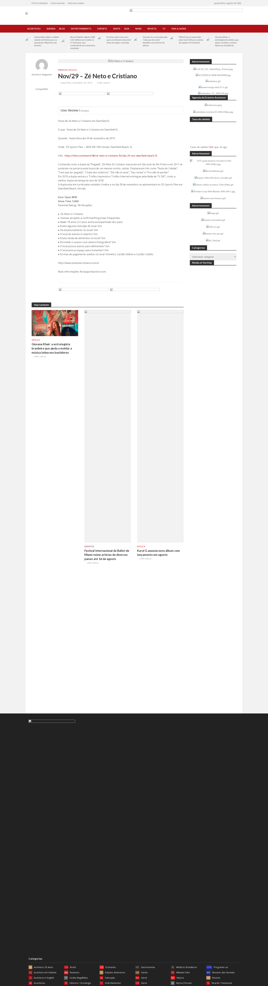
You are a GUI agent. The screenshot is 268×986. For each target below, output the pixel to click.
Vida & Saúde (178, 28)
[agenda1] (130, 99)
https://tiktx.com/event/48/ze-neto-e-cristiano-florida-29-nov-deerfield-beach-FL (111, 155)
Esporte (102, 28)
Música (73, 69)
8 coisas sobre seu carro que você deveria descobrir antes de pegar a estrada (119, 40)
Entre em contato (76, 3)
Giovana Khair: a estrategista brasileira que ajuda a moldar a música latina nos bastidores (227, 41)
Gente (116, 28)
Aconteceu (33, 28)
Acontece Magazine (42, 74)
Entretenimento (81, 28)
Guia (126, 28)
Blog (62, 28)
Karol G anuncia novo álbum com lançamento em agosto (158, 553)
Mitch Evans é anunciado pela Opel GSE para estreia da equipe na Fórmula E (191, 40)
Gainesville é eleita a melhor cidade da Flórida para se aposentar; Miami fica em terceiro (46, 41)
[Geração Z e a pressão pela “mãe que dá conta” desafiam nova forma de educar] (137, 41)
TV (163, 28)
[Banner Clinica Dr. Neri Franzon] (83, 295)
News (138, 28)
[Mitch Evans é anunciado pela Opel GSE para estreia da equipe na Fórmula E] (173, 39)
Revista (151, 28)
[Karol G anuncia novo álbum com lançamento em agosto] (160, 426)
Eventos (63, 69)
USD (211, 147)
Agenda (51, 28)
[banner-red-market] (135, 295)
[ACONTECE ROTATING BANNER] (82, 99)
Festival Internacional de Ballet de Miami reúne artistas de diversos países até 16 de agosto (106, 555)
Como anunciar (58, 3)
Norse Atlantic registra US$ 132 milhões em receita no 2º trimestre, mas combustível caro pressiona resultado (82, 42)
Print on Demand (39, 3)
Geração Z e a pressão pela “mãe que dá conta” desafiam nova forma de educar (155, 41)
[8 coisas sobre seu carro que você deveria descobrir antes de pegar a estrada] (101, 39)
